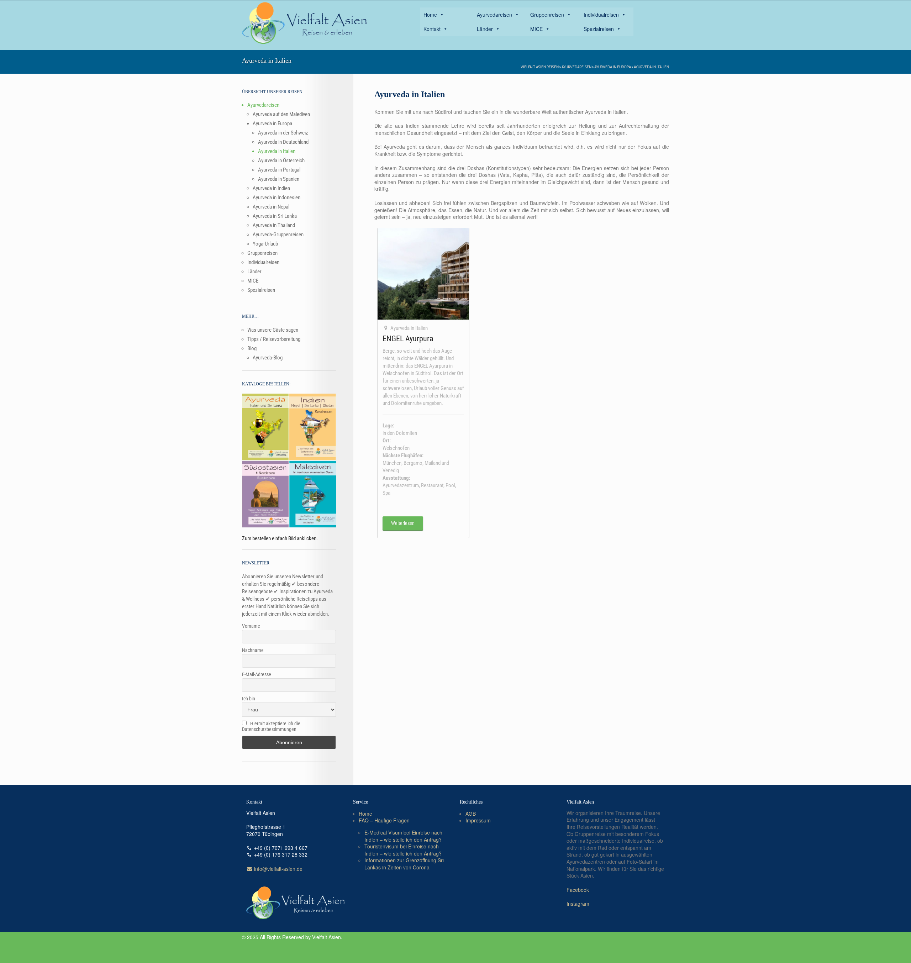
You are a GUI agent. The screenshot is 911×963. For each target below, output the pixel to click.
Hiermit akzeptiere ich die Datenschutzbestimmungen (271, 726)
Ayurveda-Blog (268, 357)
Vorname (251, 626)
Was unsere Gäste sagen (272, 330)
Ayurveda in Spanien (278, 179)
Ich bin (248, 698)
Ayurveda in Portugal (279, 170)
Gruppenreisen (547, 14)
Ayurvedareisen (494, 14)
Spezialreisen (599, 28)
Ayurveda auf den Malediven (281, 114)
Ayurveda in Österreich (281, 160)
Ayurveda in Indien (271, 188)
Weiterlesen (403, 523)
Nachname (253, 650)
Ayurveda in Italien (651, 66)
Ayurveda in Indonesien (276, 197)
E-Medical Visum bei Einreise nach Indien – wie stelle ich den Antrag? (403, 836)
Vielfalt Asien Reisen (540, 66)
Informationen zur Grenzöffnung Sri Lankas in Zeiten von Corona (404, 864)
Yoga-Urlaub (265, 244)
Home (430, 14)
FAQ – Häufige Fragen (384, 820)
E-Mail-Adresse (256, 674)
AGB (470, 813)
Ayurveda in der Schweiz (283, 133)
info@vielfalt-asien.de (277, 868)
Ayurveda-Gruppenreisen (278, 234)
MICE (536, 28)
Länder (485, 28)
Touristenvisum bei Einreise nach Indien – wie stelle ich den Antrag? (403, 850)
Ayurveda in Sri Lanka (275, 216)
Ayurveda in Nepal (271, 207)
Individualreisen (601, 14)
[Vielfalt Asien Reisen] (304, 23)
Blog (252, 348)
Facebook (578, 889)
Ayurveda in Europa (612, 66)
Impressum (478, 820)
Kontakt (432, 28)
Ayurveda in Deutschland (283, 142)
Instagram (578, 903)
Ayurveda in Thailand (274, 225)
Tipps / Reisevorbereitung (273, 339)
